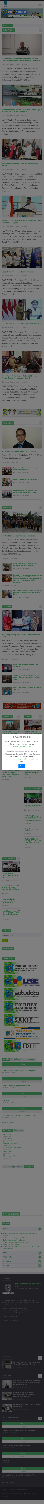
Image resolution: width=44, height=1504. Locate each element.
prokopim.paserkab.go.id (22, 746)
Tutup (22, 766)
